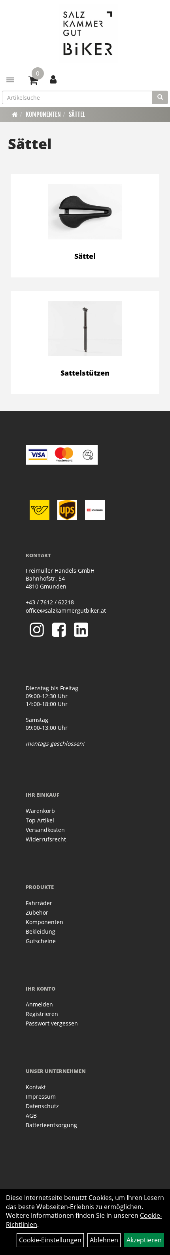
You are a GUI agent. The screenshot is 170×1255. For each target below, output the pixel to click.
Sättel (77, 114)
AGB (31, 1115)
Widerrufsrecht (46, 839)
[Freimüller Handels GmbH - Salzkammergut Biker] (88, 33)
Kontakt (36, 1087)
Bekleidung (40, 931)
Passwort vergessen (52, 1023)
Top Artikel (40, 820)
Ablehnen (104, 1240)
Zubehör (37, 912)
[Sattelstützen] (85, 328)
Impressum (41, 1096)
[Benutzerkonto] (53, 79)
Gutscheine (41, 941)
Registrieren (42, 1014)
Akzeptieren (144, 1240)
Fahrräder (39, 903)
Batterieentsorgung (51, 1125)
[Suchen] (160, 97)
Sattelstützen (85, 373)
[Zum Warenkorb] (33, 81)
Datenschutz (42, 1106)
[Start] (15, 114)
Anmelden (39, 1004)
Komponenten (43, 114)
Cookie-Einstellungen (50, 1240)
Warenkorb (40, 811)
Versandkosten (45, 830)
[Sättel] (85, 211)
